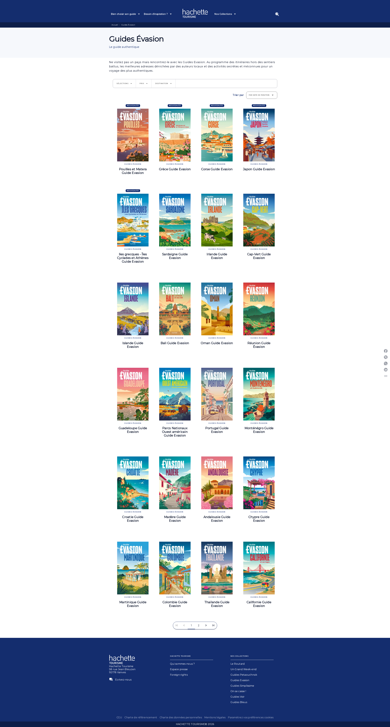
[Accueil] (195, 13)
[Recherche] (277, 14)
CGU (119, 717)
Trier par (238, 95)
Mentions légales (214, 717)
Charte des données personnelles (181, 717)
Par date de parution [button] (259, 95)
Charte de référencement (140, 717)
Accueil (115, 25)
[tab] (125, 14)
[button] (124, 83)
